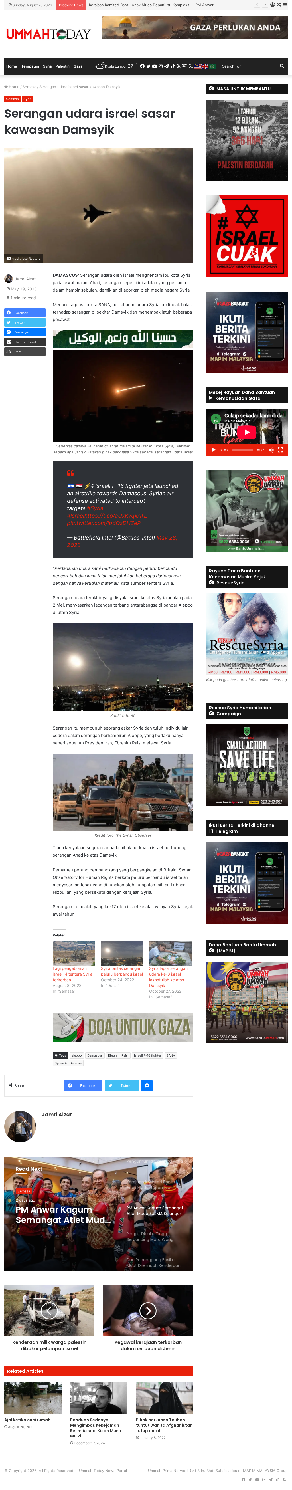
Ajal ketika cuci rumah (27, 1420)
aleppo (77, 1055)
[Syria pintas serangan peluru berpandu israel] (122, 953)
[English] (205, 66)
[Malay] (197, 66)
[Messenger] (147, 1085)
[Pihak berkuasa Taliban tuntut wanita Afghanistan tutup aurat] (164, 1398)
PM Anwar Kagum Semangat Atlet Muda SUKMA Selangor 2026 (145, 5)
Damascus (95, 1055)
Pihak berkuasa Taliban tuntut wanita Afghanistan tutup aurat (164, 1425)
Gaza (78, 66)
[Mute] (271, 450)
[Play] (213, 450)
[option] (98, 1214)
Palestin (63, 66)
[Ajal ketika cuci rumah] (33, 1398)
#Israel (75, 515)
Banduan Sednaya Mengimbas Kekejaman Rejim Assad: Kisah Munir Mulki (95, 1428)
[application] (247, 432)
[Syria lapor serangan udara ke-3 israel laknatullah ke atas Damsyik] (170, 953)
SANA (171, 1055)
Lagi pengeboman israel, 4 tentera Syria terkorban (72, 974)
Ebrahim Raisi (118, 1055)
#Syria (95, 508)
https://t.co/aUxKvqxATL (115, 515)
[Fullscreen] (280, 450)
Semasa (29, 86)
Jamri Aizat (25, 278)
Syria (47, 66)
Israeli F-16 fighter (147, 1055)
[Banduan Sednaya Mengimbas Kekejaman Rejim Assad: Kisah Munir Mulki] (98, 1398)
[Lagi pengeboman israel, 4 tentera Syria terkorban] (74, 953)
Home (11, 66)
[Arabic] (212, 66)
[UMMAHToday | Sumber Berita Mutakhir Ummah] (48, 34)
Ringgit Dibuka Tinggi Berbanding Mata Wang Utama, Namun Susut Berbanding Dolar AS (63, 1215)
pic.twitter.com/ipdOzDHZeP (104, 523)
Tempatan (30, 66)
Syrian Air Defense (68, 1063)
